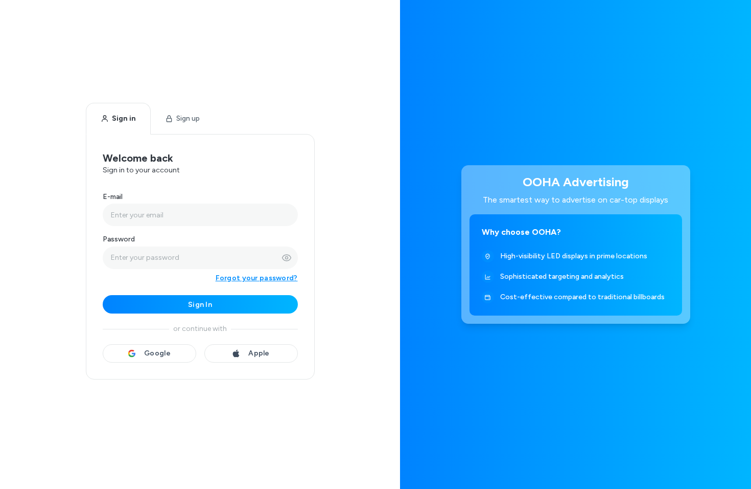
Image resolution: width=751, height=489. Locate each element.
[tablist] (150, 118)
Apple (258, 353)
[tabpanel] (200, 257)
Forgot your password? (257, 278)
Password (119, 239)
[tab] (118, 119)
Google (157, 353)
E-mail (113, 196)
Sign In (200, 304)
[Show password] (286, 258)
